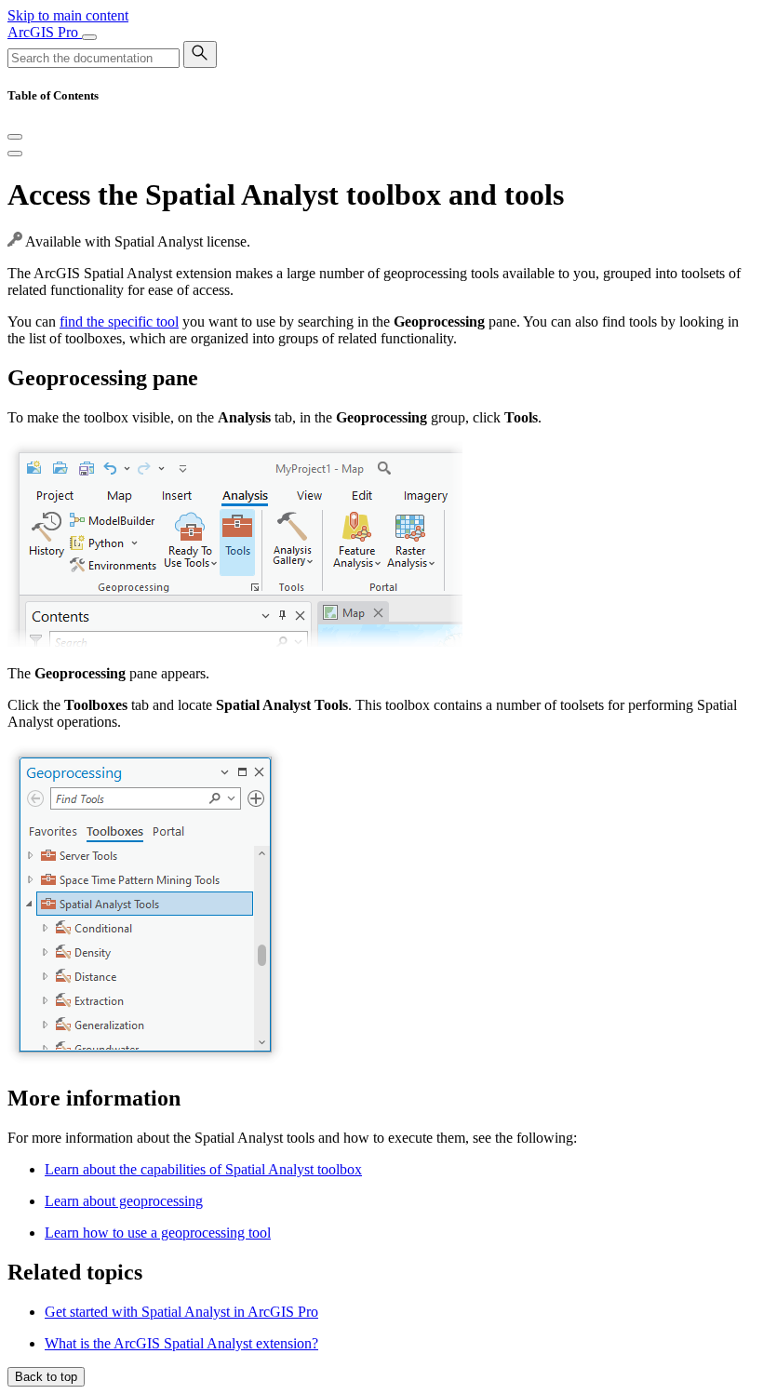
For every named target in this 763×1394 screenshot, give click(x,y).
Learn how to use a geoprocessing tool (158, 1232)
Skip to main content (67, 15)
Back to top (46, 1377)
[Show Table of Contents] (14, 153)
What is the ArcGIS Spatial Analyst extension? (181, 1343)
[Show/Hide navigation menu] (89, 37)
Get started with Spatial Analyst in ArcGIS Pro (181, 1312)
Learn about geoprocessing (124, 1201)
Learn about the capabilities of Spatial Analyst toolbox (203, 1169)
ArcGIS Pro (44, 32)
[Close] (14, 137)
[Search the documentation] (200, 54)
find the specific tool (119, 321)
